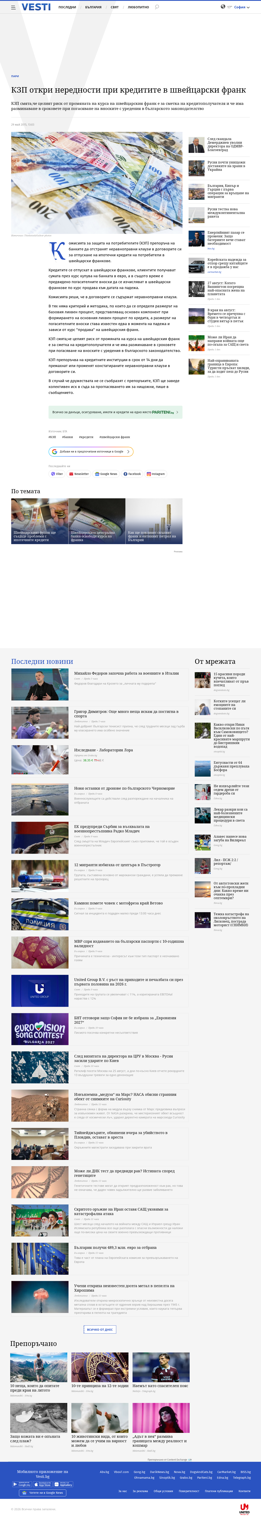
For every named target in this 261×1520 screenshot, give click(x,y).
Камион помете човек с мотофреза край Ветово (118, 903)
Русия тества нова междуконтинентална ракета (226, 213)
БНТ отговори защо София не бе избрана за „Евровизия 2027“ (125, 1020)
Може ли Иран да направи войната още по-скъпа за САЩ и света (228, 341)
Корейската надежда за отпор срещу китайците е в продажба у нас (228, 263)
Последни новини (42, 661)
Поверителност (189, 1491)
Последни (67, 7)
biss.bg (211, 248)
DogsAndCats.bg (201, 1472)
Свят (115, 7)
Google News (108, 474)
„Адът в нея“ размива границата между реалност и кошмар (160, 1441)
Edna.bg (222, 1477)
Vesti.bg (36, 7)
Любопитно (138, 7)
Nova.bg (179, 1472)
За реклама (140, 1491)
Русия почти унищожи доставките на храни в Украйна (226, 166)
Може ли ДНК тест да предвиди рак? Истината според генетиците (124, 1173)
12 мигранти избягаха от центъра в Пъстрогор (117, 864)
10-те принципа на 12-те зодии (99, 1385)
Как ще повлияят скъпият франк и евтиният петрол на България (152, 536)
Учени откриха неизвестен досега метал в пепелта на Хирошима (124, 1288)
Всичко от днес (100, 1330)
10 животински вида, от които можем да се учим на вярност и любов (99, 1441)
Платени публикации (219, 1491)
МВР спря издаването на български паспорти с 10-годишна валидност (129, 943)
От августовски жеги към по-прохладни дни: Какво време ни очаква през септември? (231, 890)
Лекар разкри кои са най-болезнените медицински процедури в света (231, 815)
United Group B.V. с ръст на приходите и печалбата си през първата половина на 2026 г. (128, 981)
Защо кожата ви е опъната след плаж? (35, 1438)
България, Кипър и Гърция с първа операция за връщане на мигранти (228, 191)
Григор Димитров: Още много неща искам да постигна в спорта (126, 713)
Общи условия (163, 1491)
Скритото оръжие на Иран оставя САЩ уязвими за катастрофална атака (121, 1211)
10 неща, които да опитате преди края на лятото (34, 1387)
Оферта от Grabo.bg (85, 755)
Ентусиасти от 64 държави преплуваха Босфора (231, 766)
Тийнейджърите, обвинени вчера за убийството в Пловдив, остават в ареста (121, 1135)
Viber (59, 474)
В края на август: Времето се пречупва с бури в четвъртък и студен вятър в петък (226, 315)
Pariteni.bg (204, 1477)
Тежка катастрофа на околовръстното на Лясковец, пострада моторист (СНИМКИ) (231, 919)
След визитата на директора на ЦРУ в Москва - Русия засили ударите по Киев (123, 1058)
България (93, 7)
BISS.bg (246, 1472)
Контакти (244, 1491)
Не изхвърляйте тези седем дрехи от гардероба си (231, 790)
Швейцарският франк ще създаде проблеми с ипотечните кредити (35, 536)
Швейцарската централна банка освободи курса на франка (93, 536)
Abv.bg (104, 1472)
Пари (15, 76)
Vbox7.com (121, 1472)
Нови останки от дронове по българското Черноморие (124, 788)
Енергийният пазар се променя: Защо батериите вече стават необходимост (227, 238)
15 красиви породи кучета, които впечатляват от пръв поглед (231, 679)
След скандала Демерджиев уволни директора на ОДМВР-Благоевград (225, 144)
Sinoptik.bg (167, 1477)
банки (68, 437)
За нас (122, 1491)
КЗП (53, 437)
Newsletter (81, 474)
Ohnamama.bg (144, 1477)
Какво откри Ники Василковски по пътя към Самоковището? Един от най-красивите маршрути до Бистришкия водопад (232, 735)
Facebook (134, 474)
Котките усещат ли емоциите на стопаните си (230, 705)
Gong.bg (139, 1472)
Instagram (158, 474)
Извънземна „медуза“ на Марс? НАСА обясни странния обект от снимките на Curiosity (125, 1096)
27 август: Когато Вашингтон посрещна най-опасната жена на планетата (226, 288)
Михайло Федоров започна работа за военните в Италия (126, 673)
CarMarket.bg (226, 1472)
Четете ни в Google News (46, 1493)
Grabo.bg (186, 1477)
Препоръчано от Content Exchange (167, 1459)
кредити (87, 437)
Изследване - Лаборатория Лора (103, 749)
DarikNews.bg (159, 1472)
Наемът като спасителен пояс (160, 1385)
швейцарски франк (115, 437)
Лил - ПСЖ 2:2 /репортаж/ (226, 862)
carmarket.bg (214, 271)
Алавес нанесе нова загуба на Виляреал (230, 838)
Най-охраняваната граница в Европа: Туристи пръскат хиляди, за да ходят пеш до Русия (229, 366)
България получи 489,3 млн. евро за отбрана (115, 1247)
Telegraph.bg (242, 1477)
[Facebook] (250, 1496)
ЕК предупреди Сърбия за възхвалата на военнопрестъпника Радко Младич (112, 828)
